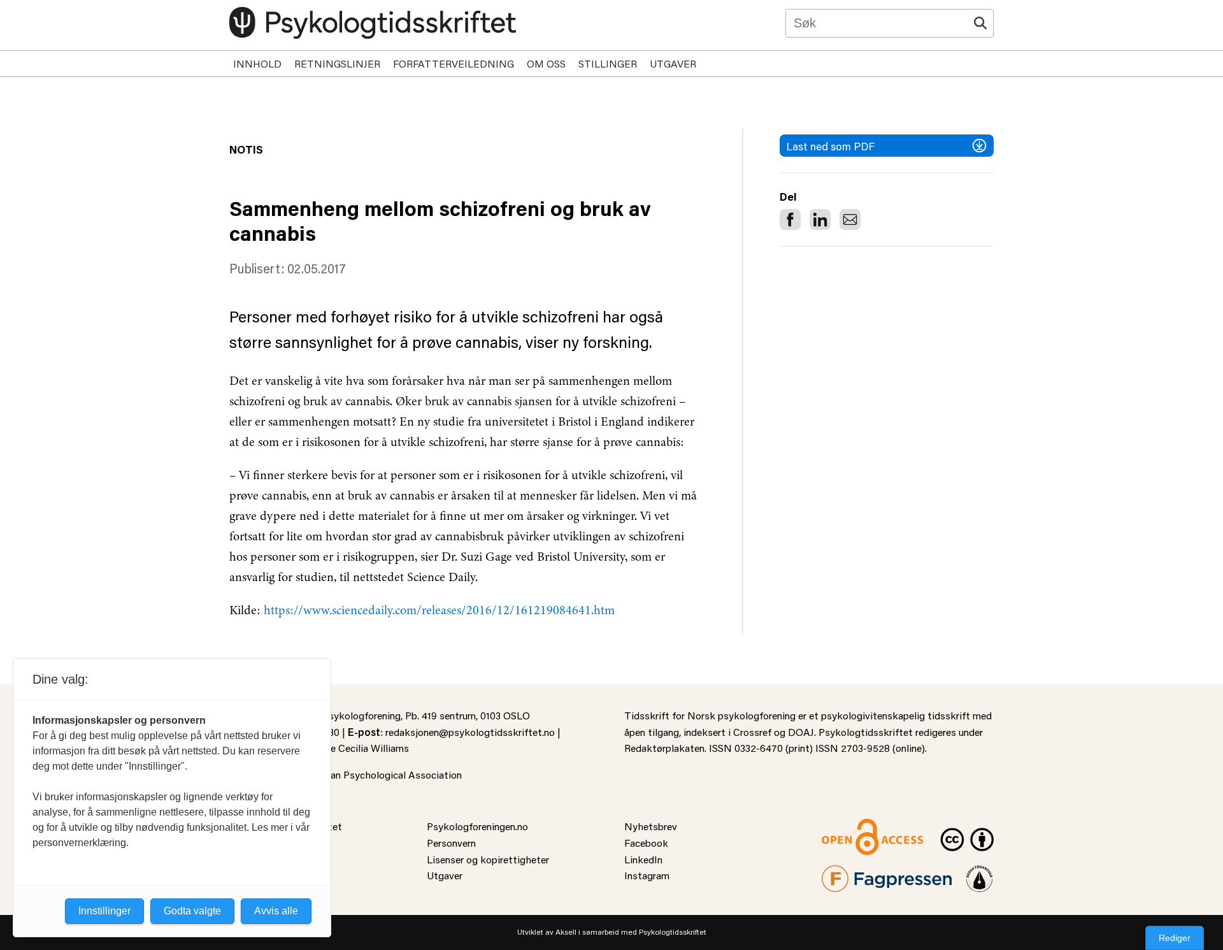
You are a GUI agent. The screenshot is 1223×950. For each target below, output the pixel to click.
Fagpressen (847, 873)
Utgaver (673, 63)
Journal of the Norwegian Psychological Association (345, 774)
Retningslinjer (337, 63)
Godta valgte (192, 910)
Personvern (451, 842)
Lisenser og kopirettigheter (488, 859)
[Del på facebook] (790, 219)
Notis (246, 149)
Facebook (646, 842)
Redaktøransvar (979, 873)
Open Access (851, 826)
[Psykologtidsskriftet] (372, 23)
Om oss (546, 63)
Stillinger (607, 63)
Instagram (646, 875)
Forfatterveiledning (453, 63)
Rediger (1175, 938)
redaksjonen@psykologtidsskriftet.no (470, 731)
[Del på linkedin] (820, 219)
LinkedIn (643, 859)
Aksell (565, 932)
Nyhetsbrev (650, 826)
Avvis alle (276, 910)
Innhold (257, 63)
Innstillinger (104, 910)
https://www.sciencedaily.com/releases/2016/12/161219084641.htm (439, 610)
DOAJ (801, 731)
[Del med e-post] (850, 219)
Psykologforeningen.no (477, 826)
